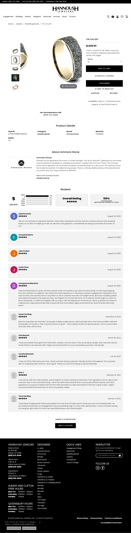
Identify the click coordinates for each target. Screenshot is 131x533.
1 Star (23, 205)
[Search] (108, 16)
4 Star (23, 198)
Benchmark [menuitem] (42, 459)
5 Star (23, 195)
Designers (37, 16)
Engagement (8, 16)
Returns (114, 93)
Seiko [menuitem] (39, 497)
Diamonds (47, 16)
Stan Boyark (24, 335)
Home (10, 24)
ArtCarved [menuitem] (41, 454)
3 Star (23, 201)
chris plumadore (26, 235)
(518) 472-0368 (50, 115)
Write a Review (65, 425)
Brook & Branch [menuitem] (43, 462)
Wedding (19, 16)
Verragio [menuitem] (40, 505)
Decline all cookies (13, 528)
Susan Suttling (25, 314)
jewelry (19, 24)
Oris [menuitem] (39, 494)
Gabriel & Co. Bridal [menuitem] (45, 477)
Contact (72, 16)
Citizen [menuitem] (40, 468)
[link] (10, 1)
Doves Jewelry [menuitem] (43, 471)
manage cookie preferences (23, 524)
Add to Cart (104, 68)
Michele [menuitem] (40, 485)
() (50, 196)
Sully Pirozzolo (25, 214)
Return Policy (82, 518)
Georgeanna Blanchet (28, 283)
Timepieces (71, 459)
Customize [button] (104, 83)
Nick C (21, 373)
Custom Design (73, 462)
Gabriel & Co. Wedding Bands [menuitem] (49, 482)
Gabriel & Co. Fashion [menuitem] (45, 480)
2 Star (23, 203)
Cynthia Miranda (26, 354)
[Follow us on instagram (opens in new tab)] (98, 468)
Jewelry (28, 16)
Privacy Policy (96, 518)
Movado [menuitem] (40, 488)
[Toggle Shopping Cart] (126, 16)
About (64, 16)
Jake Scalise (24, 251)
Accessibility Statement (111, 522)
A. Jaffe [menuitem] (40, 448)
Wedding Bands (32, 24)
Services (56, 16)
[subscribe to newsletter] (120, 455)
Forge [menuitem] (39, 474)
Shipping (95, 93)
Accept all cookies (29, 528)
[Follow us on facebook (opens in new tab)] (103, 468)
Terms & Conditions (113, 518)
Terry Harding (25, 396)
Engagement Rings (74, 448)
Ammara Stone (73, 134)
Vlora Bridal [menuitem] (42, 508)
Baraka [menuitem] (40, 457)
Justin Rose (24, 267)
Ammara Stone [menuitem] (43, 451)
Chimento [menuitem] (41, 465)
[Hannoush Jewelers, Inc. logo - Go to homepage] (65, 8)
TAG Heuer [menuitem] (41, 500)
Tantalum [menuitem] (41, 502)
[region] (51, 69)
